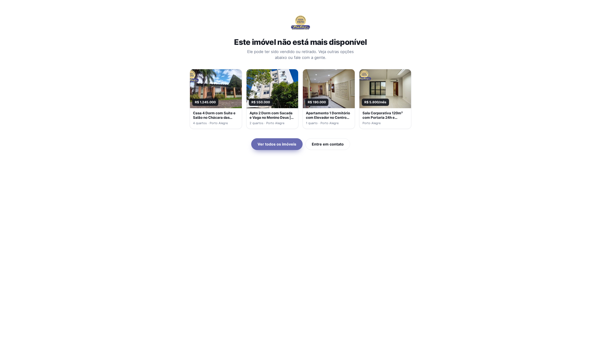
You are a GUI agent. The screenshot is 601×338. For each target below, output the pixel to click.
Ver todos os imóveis (277, 144)
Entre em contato (328, 144)
